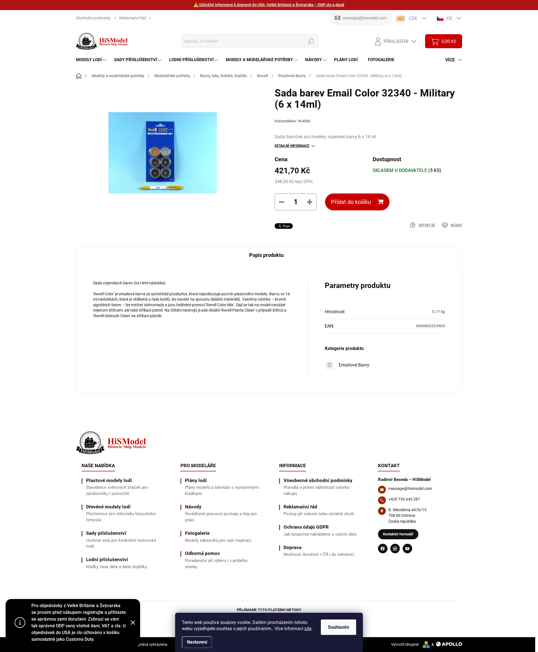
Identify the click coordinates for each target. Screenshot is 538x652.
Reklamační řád (132, 18)
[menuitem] (92, 60)
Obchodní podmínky (93, 18)
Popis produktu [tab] (266, 255)
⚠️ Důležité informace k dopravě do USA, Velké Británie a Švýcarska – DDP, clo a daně (269, 5)
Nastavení (197, 642)
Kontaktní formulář (398, 534)
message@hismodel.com (410, 488)
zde (307, 628)
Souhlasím (338, 627)
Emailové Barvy (354, 365)
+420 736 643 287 (404, 499)
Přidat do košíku (351, 202)
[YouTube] (407, 548)
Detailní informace (292, 146)
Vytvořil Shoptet (405, 644)
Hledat (311, 41)
